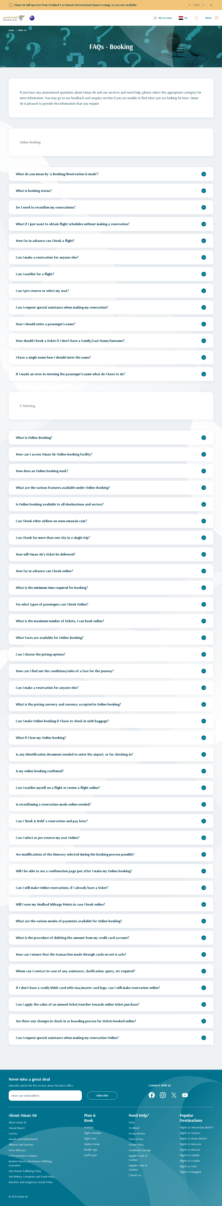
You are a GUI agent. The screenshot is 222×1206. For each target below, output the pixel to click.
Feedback (134, 1128)
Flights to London (190, 1160)
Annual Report (17, 1128)
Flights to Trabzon (190, 1133)
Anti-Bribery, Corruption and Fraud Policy (31, 1176)
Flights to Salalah (189, 1155)
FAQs (132, 1122)
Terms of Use (136, 1139)
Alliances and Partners (21, 1144)
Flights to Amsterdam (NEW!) (196, 1127)
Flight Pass (90, 1138)
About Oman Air (18, 1122)
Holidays (89, 1127)
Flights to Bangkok (190, 1172)
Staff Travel (90, 1155)
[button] (190, 5)
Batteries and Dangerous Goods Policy (31, 1182)
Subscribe (102, 1095)
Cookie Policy (136, 1144)
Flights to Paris (188, 1166)
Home (11, 30)
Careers (13, 1133)
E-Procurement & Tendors (23, 1155)
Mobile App (90, 1149)
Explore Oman (92, 1144)
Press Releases (17, 1150)
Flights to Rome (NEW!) (193, 1138)
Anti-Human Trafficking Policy (25, 1171)
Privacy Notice (137, 1133)
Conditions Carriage (140, 1150)
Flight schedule (92, 1133)
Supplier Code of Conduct (138, 1158)
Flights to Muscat (190, 1149)
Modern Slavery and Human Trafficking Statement (30, 1163)
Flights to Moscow (190, 1144)
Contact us (135, 1175)
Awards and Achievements (23, 1139)
